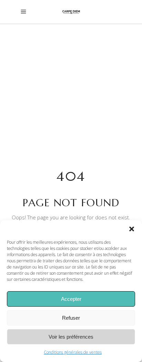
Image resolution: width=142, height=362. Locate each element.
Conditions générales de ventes (73, 352)
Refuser (71, 318)
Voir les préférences (71, 337)
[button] (131, 229)
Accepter (71, 299)
